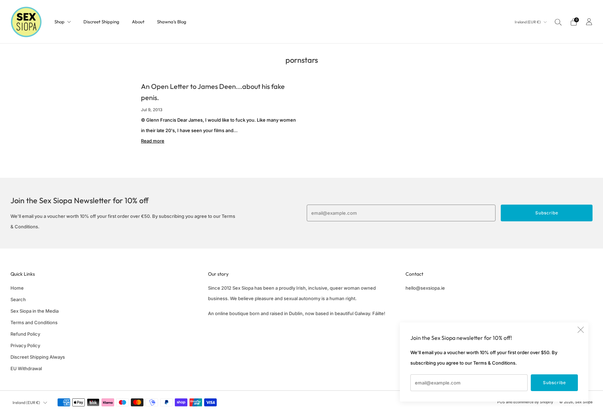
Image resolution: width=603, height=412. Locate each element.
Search (18, 299)
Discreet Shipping (101, 21)
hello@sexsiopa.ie (425, 288)
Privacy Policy (25, 345)
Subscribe (554, 382)
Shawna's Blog (171, 21)
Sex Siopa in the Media (34, 311)
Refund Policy (25, 334)
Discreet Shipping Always (37, 357)
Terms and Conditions (34, 322)
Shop (59, 21)
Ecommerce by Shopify (533, 402)
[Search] (558, 21)
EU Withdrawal (26, 368)
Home (17, 288)
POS (501, 402)
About (138, 21)
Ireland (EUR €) (528, 22)
